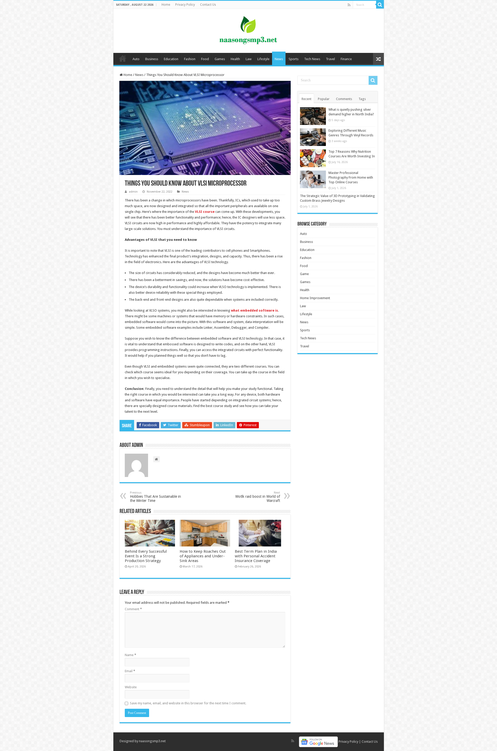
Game (304, 274)
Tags (362, 99)
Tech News (312, 59)
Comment (133, 609)
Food (205, 59)
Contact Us (208, 4)
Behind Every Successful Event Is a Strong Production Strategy (146, 556)
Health (235, 59)
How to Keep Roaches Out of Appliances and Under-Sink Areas (203, 556)
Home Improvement (315, 298)
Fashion (189, 59)
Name (130, 655)
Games (220, 59)
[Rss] (349, 5)
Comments (344, 99)
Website (131, 687)
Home (166, 4)
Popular (324, 99)
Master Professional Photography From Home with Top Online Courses (350, 177)
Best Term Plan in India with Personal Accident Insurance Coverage (256, 556)
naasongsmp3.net (152, 741)
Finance (346, 59)
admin (133, 191)
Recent (306, 99)
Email (130, 671)
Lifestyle (263, 59)
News (279, 59)
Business (151, 59)
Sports (293, 59)
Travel (330, 59)
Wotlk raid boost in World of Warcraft (257, 497)
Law (249, 59)
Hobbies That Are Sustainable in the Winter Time (155, 497)
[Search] (380, 5)
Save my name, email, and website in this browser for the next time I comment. (188, 703)
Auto (136, 59)
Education (171, 59)
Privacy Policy (185, 4)
